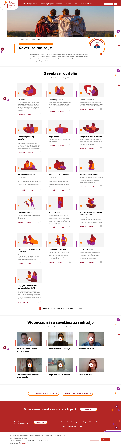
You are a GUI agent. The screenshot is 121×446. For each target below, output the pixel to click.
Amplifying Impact (46, 4)
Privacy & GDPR (65, 432)
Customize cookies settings (82, 439)
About (22, 4)
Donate (109, 4)
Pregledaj (20, 114)
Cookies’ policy (74, 432)
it (118, 1)
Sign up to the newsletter (76, 426)
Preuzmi (29, 114)
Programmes (32, 4)
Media (63, 426)
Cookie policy (22, 443)
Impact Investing (80, 422)
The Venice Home (71, 4)
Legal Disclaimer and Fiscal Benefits (89, 432)
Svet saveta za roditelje (29, 39)
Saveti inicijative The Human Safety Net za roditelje (36, 44)
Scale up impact (66, 422)
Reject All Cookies (95, 439)
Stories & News (87, 4)
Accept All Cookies (105, 439)
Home (20, 39)
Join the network (94, 422)
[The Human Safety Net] (9, 4)
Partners (59, 4)
